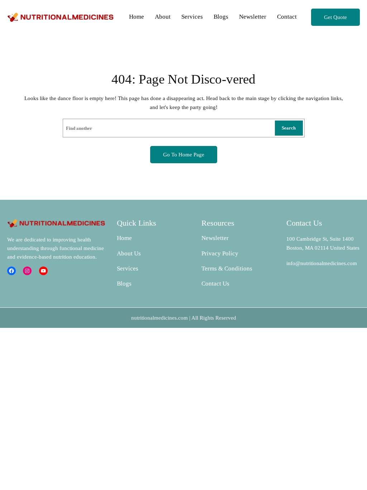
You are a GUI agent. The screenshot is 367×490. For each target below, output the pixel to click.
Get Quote (335, 17)
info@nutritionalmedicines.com (321, 263)
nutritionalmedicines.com (159, 318)
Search (289, 128)
